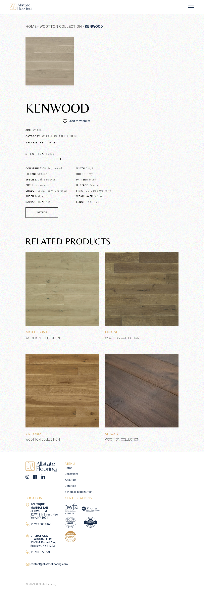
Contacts (70, 485)
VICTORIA (33, 433)
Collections (71, 473)
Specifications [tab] (40, 153)
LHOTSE (111, 332)
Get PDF (42, 212)
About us (70, 479)
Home (68, 467)
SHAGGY (112, 433)
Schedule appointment (79, 491)
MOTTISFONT (36, 332)
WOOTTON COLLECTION (59, 136)
